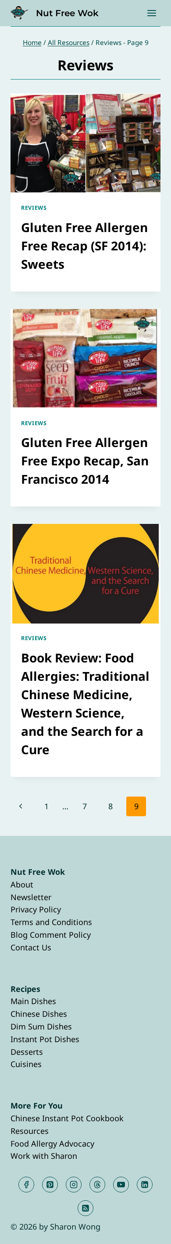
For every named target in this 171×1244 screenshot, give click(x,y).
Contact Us (31, 947)
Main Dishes (33, 1001)
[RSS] (85, 1208)
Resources (30, 1131)
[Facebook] (26, 1184)
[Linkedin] (145, 1184)
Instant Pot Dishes (45, 1039)
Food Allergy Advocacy (52, 1143)
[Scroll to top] (148, 1230)
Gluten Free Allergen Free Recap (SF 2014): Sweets (84, 245)
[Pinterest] (50, 1184)
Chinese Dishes (39, 1013)
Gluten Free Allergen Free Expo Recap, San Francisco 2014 (85, 460)
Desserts (27, 1051)
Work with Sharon (44, 1155)
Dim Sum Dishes (41, 1026)
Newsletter (31, 897)
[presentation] (85, 143)
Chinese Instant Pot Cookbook (67, 1118)
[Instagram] (74, 1184)
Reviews (33, 207)
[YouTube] (121, 1184)
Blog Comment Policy (51, 934)
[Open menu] (151, 13)
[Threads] (97, 1184)
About (22, 884)
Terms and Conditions (51, 922)
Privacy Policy (36, 909)
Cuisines (26, 1064)
